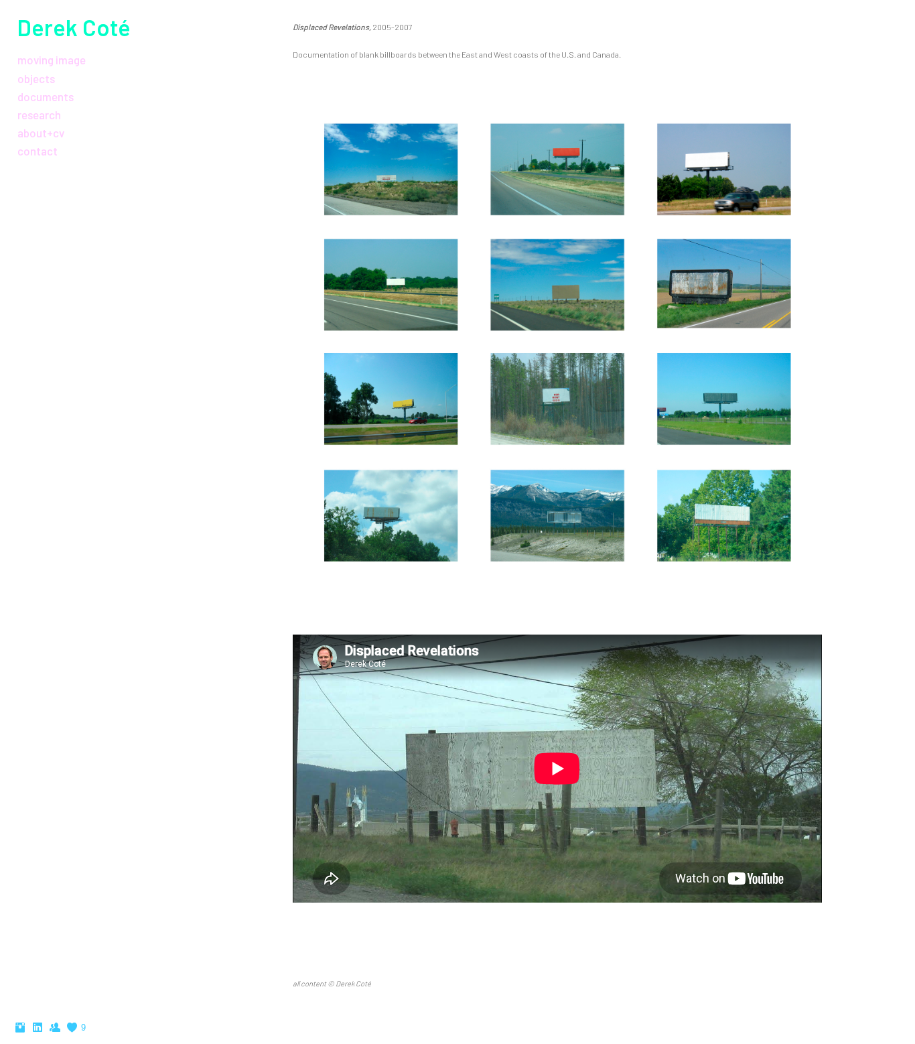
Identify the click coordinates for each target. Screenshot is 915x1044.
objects (36, 78)
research (39, 114)
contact (37, 150)
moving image (51, 59)
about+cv (40, 132)
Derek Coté (74, 27)
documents (45, 96)
